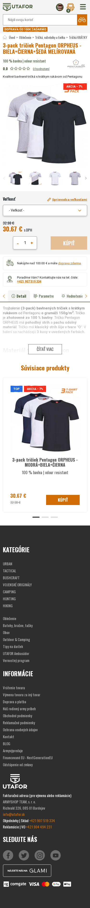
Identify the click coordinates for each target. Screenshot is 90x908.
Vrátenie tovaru (14, 687)
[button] (83, 7)
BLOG (6, 743)
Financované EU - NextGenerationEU (28, 757)
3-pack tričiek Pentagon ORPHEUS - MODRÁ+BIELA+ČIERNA (45, 462)
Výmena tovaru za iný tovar (21, 694)
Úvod (12, 37)
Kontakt (8, 736)
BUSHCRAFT (11, 577)
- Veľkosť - (16, 210)
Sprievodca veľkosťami (69, 199)
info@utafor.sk (14, 814)
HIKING (8, 605)
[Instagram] (55, 855)
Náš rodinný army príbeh (19, 708)
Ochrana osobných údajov (20, 729)
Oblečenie (25, 37)
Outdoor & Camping (16, 639)
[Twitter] (24, 855)
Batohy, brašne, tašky (18, 625)
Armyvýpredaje (13, 750)
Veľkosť (9, 199)
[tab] (5, 296)
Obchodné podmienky (17, 715)
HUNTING (9, 598)
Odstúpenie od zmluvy (18, 764)
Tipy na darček (13, 646)
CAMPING (9, 591)
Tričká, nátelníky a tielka (50, 37)
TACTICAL (9, 570)
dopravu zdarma (69, 263)
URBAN (7, 563)
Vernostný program (16, 660)
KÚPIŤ (69, 243)
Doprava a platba (14, 701)
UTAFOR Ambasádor (16, 653)
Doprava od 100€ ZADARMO (25, 29)
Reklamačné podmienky (19, 722)
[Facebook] (8, 855)
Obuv (6, 632)
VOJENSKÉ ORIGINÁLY (17, 584)
